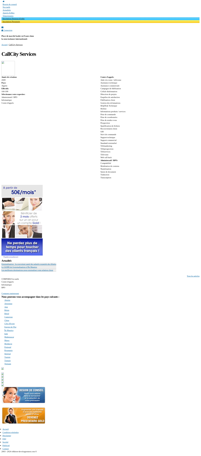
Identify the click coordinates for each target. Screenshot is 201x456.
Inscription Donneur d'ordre (14, 19)
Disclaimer (7, 436)
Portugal (7, 347)
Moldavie (8, 344)
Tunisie (7, 357)
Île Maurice (9, 330)
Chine (6, 320)
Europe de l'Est (10, 327)
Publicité (6, 445)
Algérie (7, 300)
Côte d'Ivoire (9, 323)
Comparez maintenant (10, 293)
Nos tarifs (6, 7)
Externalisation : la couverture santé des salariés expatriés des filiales (28, 264)
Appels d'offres (8, 13)
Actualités (7, 10)
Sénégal (7, 354)
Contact (6, 449)
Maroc (7, 340)
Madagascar (9, 337)
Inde (6, 334)
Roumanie (8, 350)
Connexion (7, 30)
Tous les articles (193, 276)
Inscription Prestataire (11, 21)
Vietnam (7, 364)
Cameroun (8, 317)
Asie (6, 307)
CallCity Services (16, 45)
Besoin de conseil (10, 4)
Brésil (6, 313)
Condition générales (11, 432)
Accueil (4, 45)
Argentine (8, 303)
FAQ (4, 439)
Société (5, 442)
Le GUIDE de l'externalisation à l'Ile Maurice (19, 267)
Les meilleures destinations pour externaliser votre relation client (27, 270)
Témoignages (8, 16)
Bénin (6, 310)
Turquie (7, 360)
